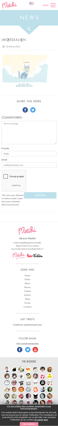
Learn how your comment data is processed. (12, 201)
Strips (27, 279)
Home (27, 275)
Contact (28, 306)
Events (27, 295)
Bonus (27, 287)
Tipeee (27, 291)
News (27, 283)
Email (4, 159)
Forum (27, 302)
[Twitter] (27, 350)
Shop (27, 299)
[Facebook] (20, 350)
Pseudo (5, 148)
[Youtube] (34, 350)
